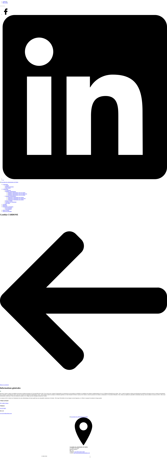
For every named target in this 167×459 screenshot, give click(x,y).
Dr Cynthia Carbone (4, 403)
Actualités (5, 204)
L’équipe (7, 185)
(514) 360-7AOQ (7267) (79, 451)
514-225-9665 (3, 408)
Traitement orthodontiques (10, 196)
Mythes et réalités (8, 200)
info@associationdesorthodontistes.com (82, 452)
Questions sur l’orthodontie (10, 202)
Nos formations (8, 209)
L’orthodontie (5, 189)
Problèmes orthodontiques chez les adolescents (17, 193)
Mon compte (5, 2)
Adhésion (5, 1)
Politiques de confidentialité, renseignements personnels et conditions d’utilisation (107, 456)
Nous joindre (8, 187)
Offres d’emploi (6, 210)
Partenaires (5, 205)
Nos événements (8, 207)
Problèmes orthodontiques (10, 191)
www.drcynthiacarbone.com (6, 413)
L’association (5, 184)
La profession (8, 190)
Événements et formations (8, 206)
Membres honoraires (9, 186)
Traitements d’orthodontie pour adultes (16, 199)
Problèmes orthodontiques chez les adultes (16, 195)
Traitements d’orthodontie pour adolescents (17, 198)
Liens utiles (7, 203)
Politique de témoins (95, 457)
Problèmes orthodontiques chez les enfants (16, 192)
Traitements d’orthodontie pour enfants (16, 197)
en (3, 180)
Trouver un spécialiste (7, 211)
